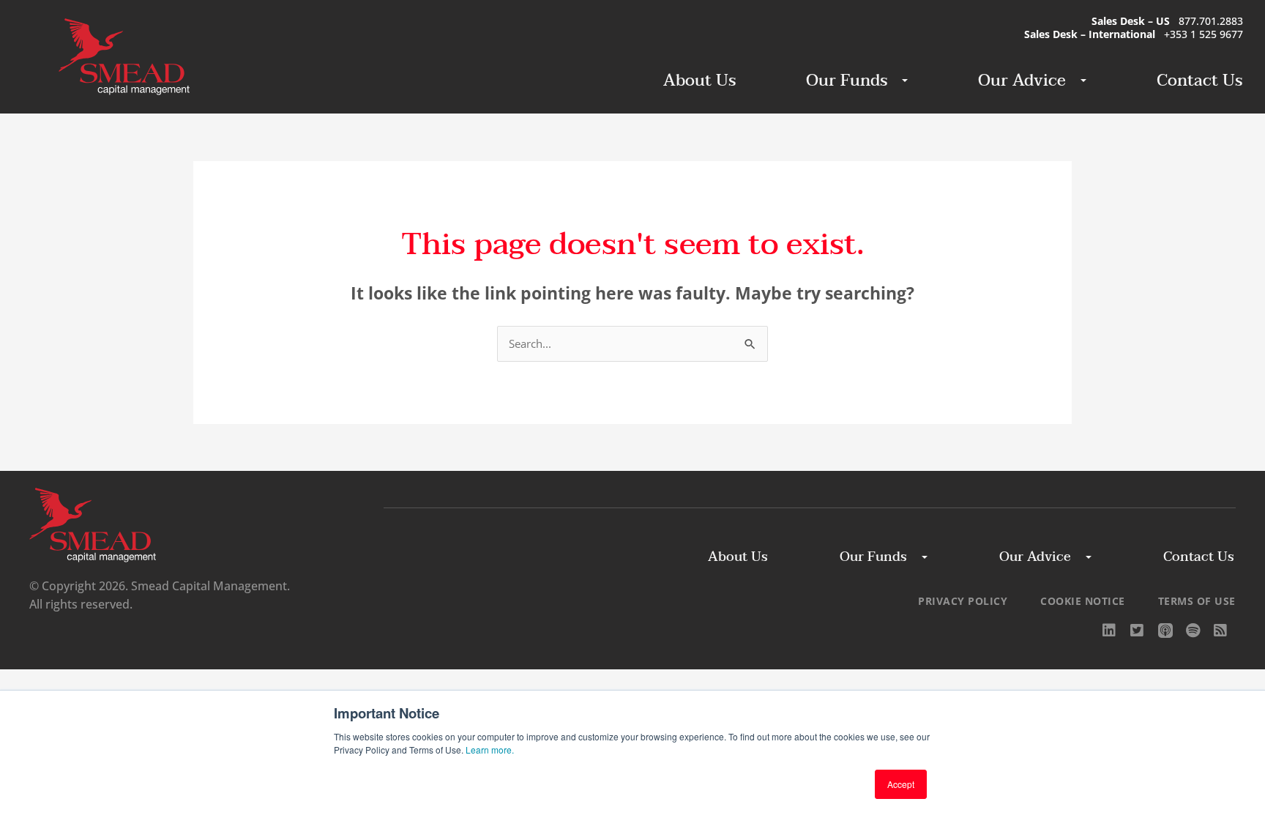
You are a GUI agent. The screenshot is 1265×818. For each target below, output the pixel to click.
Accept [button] (900, 784)
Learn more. (490, 749)
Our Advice (1022, 80)
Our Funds (846, 80)
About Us (699, 80)
